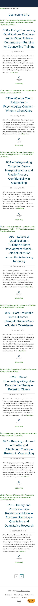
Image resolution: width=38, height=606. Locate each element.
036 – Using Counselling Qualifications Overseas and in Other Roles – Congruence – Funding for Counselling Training (19, 38)
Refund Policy (15, 597)
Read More (14, 72)
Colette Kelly (19, 83)
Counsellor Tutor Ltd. (23, 591)
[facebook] (19, 601)
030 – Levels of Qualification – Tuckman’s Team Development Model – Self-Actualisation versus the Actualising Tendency (19, 249)
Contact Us (8, 595)
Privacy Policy (18, 595)
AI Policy (24, 597)
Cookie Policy (29, 595)
